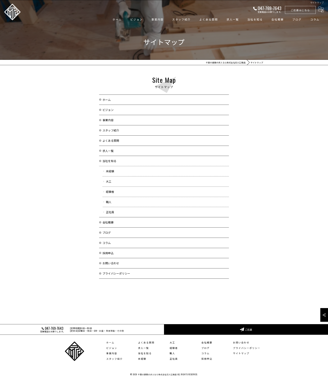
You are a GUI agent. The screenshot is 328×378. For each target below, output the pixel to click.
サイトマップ (241, 353)
